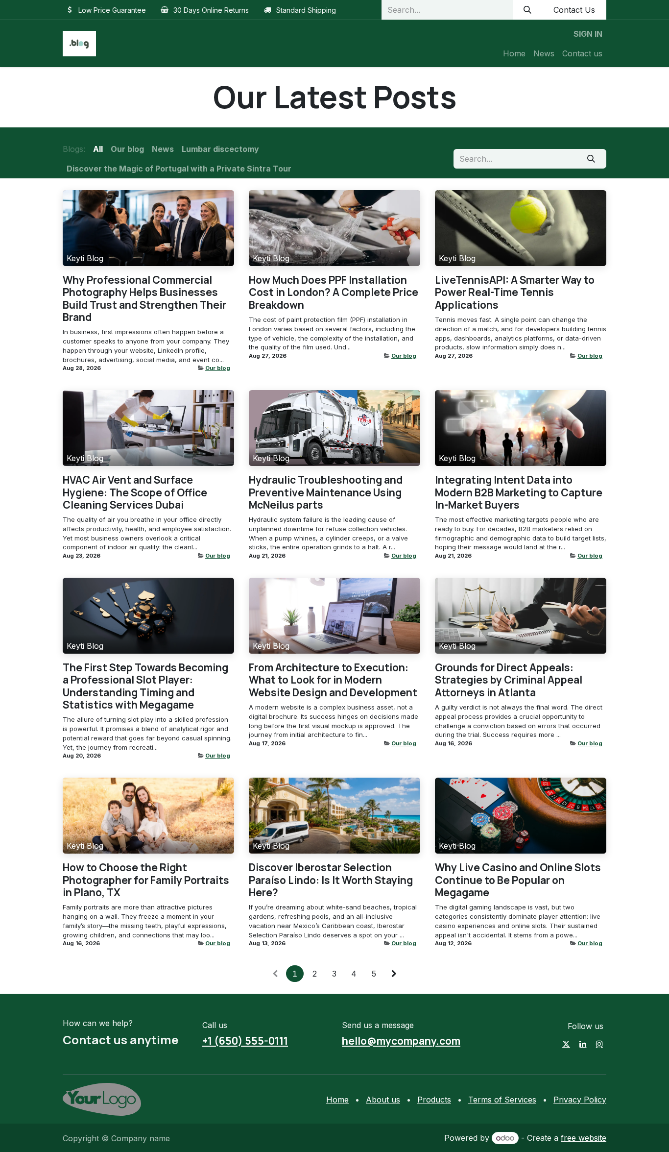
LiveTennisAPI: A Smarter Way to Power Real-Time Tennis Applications (515, 292)
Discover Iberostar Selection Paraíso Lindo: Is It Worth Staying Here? (331, 880)
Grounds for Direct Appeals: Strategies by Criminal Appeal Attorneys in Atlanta (508, 680)
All (98, 149)
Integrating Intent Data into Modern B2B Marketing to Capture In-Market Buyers (518, 492)
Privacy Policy (579, 1099)
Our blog (217, 368)
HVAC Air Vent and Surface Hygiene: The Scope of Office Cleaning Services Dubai (135, 492)
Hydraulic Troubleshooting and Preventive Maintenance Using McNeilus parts (326, 492)
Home (337, 1099)
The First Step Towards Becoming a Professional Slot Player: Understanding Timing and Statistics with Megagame (145, 686)
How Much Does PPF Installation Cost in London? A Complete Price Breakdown (333, 292)
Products (434, 1099)
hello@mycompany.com (401, 1041)
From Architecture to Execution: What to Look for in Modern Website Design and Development (333, 680)
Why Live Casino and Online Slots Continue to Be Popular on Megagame (518, 880)
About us (383, 1099)
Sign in (587, 34)
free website (583, 1138)
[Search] (528, 10)
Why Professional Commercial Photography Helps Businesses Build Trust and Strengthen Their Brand (144, 298)
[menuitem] (514, 53)
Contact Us (574, 10)
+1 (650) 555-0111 (245, 1041)
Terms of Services (502, 1099)
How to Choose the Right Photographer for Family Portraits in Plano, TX (146, 880)
